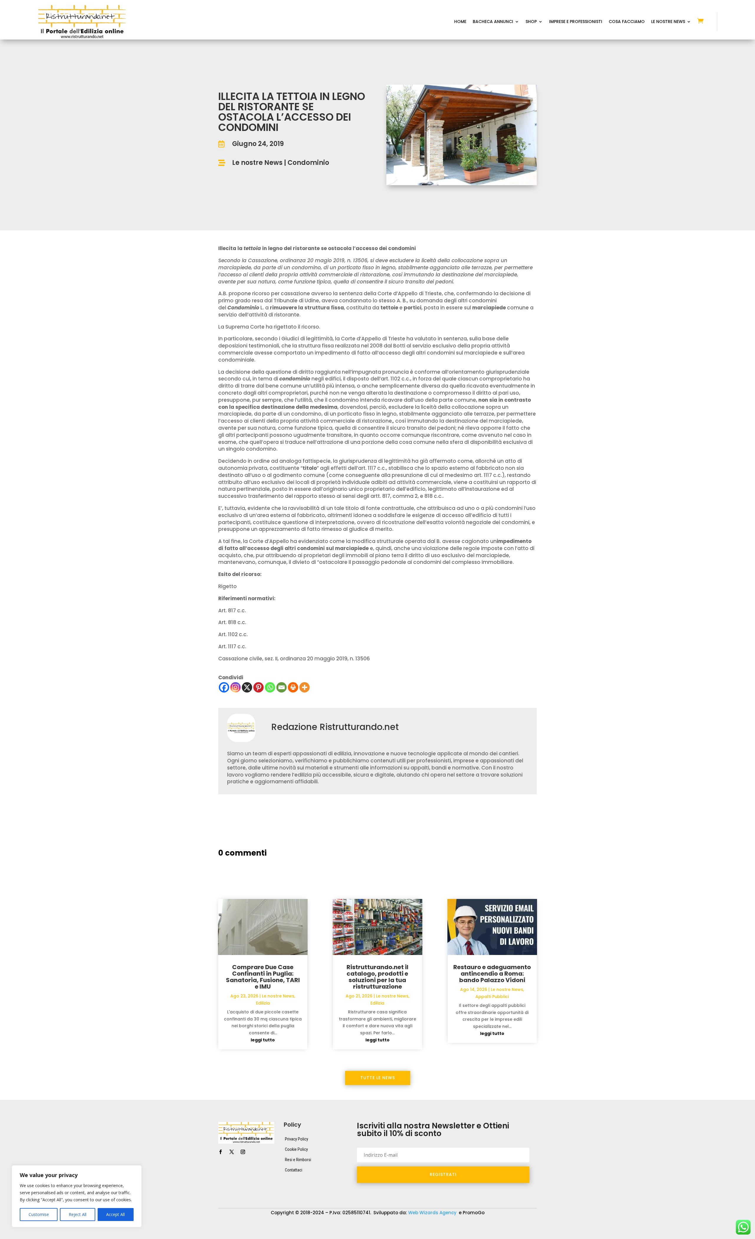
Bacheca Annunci (493, 21)
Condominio (308, 162)
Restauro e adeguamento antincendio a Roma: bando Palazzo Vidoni (492, 973)
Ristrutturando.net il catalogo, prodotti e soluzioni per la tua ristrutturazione (377, 977)
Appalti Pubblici (492, 997)
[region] (77, 1196)
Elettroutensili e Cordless (479, 1226)
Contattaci (293, 1170)
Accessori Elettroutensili (227, 1226)
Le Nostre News (668, 21)
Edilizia (263, 1003)
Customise (39, 1214)
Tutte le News (377, 1078)
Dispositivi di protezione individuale (409, 1226)
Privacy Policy (296, 1139)
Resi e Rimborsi (298, 1159)
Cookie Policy (296, 1149)
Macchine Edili (528, 1226)
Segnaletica (333, 1235)
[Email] (281, 687)
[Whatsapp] (270, 687)
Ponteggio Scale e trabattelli (232, 1235)
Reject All (77, 1214)
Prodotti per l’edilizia (290, 1235)
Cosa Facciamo (627, 21)
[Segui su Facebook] (220, 1152)
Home (460, 21)
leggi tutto (263, 1040)
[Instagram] (235, 687)
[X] (247, 687)
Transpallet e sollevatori (379, 1235)
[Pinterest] (258, 687)
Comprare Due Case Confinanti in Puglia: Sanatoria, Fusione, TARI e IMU (263, 977)
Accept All (115, 1214)
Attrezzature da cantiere (286, 1226)
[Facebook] (224, 687)
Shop (531, 21)
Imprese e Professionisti (575, 21)
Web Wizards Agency (433, 1213)
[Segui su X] (231, 1152)
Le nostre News (257, 162)
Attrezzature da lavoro (342, 1226)
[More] (304, 687)
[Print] (293, 687)
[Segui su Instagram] (242, 1152)
